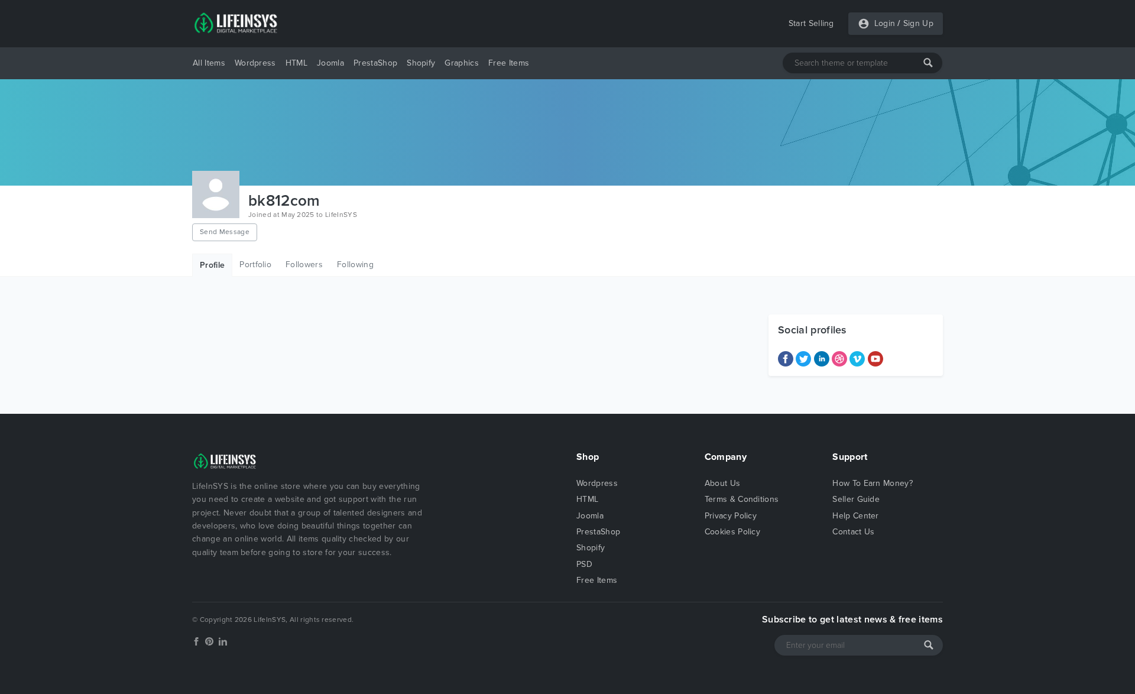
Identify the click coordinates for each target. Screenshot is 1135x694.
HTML (296, 63)
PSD (584, 564)
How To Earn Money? (872, 483)
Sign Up (918, 23)
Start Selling (811, 23)
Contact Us (853, 532)
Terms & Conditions (742, 499)
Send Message (224, 232)
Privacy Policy (731, 516)
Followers (304, 265)
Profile (212, 265)
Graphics (462, 63)
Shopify (421, 63)
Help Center (855, 516)
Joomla (330, 63)
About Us (723, 483)
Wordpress (255, 63)
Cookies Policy (732, 532)
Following (355, 265)
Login (885, 23)
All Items (209, 63)
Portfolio (255, 265)
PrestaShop (375, 63)
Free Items (508, 63)
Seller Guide (856, 499)
